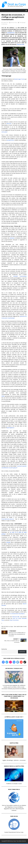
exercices (12, 238)
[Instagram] (10, 662)
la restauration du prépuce (17, 613)
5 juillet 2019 (5, 22)
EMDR (2, 396)
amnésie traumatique (20, 276)
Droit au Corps (13, 22)
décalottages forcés (19, 79)
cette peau (4, 132)
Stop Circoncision (14, 620)
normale (8, 542)
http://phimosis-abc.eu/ (7, 519)
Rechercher (4, 649)
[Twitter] (7, 662)
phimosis (9, 123)
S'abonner (13, 810)
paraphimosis (10, 140)
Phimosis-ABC (15, 616)
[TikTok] (24, 662)
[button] (26, 10)
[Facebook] (3, 662)
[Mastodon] (17, 662)
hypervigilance (10, 427)
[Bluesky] (14, 662)
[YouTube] (21, 662)
